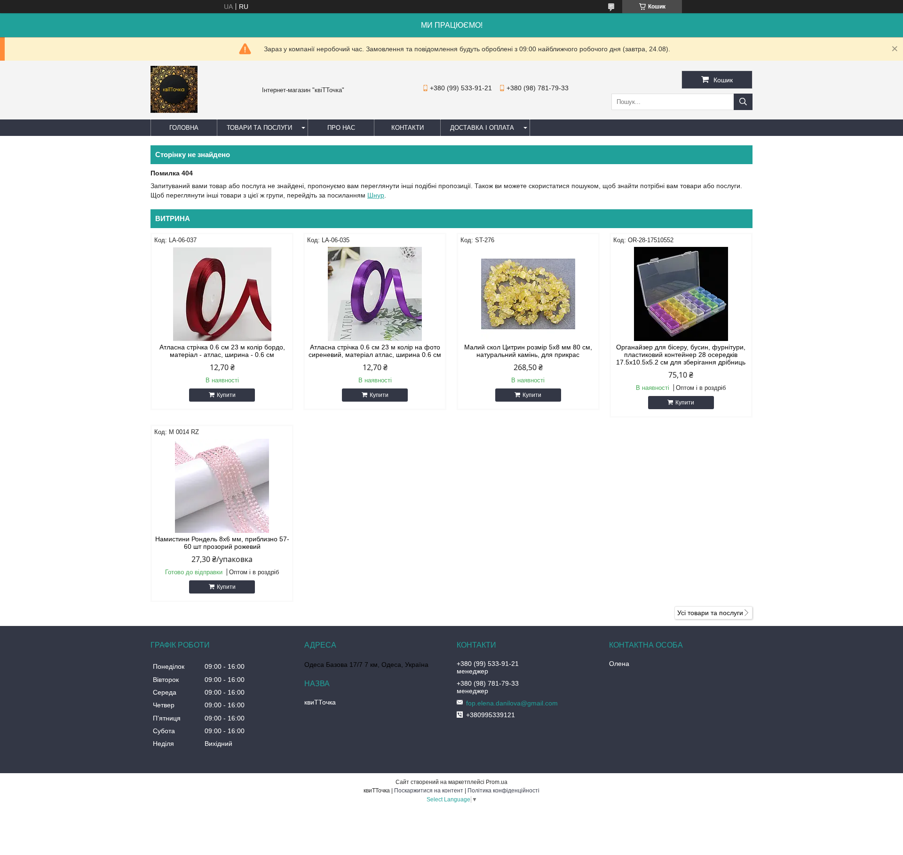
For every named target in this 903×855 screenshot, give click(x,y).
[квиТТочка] (174, 110)
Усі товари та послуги (710, 613)
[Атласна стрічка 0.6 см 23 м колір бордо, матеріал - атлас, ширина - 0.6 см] (222, 294)
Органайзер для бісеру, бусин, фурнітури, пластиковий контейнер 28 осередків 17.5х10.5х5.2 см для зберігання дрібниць (680, 354)
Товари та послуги (259, 127)
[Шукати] (743, 102)
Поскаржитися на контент (428, 790)
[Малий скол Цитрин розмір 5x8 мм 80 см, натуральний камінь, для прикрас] (528, 294)
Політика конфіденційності (503, 790)
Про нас (341, 127)
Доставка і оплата (482, 127)
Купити (226, 395)
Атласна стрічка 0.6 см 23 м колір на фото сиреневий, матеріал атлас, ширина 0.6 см (375, 350)
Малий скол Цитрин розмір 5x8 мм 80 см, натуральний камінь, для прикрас (528, 350)
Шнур (375, 195)
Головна (183, 127)
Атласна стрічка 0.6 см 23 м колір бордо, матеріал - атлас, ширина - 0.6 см (222, 350)
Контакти (407, 127)
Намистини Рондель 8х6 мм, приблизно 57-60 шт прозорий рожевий (222, 542)
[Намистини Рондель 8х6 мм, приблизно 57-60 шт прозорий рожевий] (222, 486)
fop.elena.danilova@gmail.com (512, 703)
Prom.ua (496, 782)
